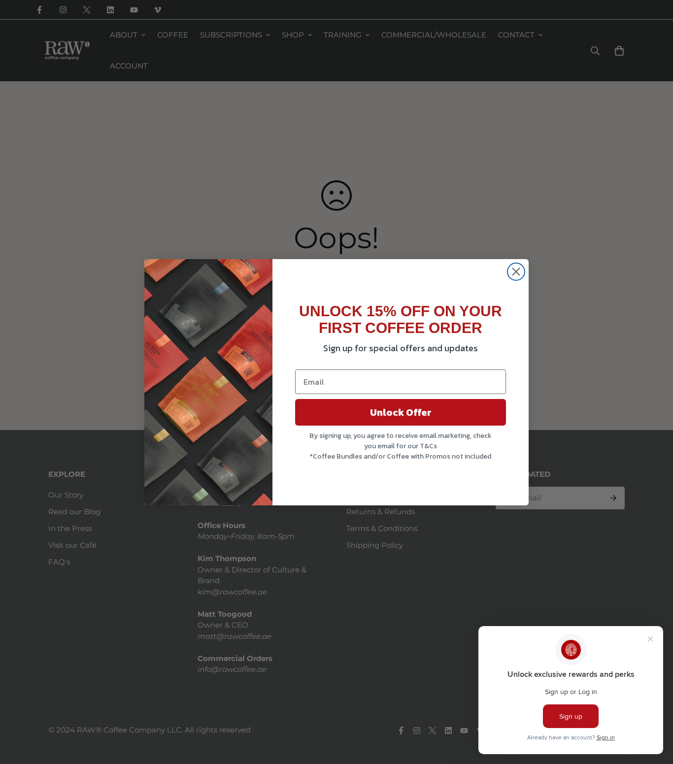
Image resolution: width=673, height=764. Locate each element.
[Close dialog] (516, 271)
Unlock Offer (401, 412)
